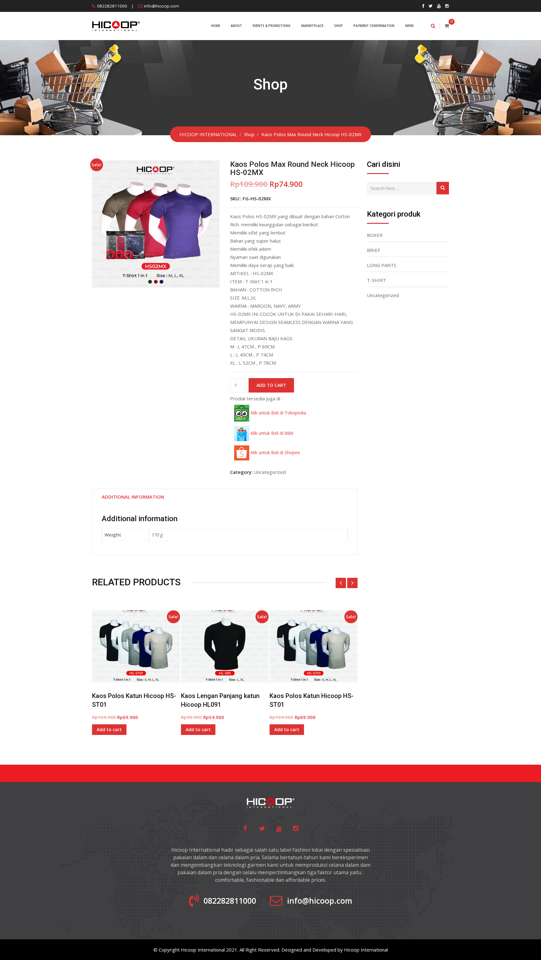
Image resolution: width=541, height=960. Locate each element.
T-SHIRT (376, 280)
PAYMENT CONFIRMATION (373, 25)
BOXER (375, 235)
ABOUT (236, 25)
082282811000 (112, 6)
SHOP (338, 25)
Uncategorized (270, 472)
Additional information (133, 497)
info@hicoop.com (161, 6)
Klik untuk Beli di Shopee (274, 452)
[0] (447, 26)
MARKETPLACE (312, 25)
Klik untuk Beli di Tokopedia (277, 413)
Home (215, 25)
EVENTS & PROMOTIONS (272, 25)
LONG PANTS (381, 265)
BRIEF (373, 250)
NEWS (409, 25)
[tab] (132, 497)
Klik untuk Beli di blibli (271, 433)
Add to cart (271, 385)
